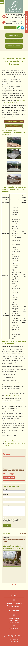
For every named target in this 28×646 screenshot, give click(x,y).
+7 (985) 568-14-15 (14, 622)
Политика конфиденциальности (13, 637)
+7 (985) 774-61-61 (13, 23)
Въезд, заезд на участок (12, 440)
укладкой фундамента (13, 395)
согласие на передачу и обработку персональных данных (14, 518)
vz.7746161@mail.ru (14, 628)
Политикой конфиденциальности (10, 521)
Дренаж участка (10, 441)
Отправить (7, 525)
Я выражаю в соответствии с (14, 519)
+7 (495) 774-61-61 (14, 620)
